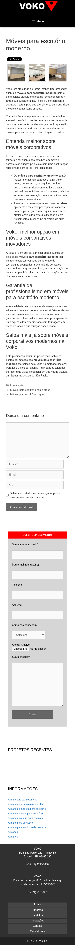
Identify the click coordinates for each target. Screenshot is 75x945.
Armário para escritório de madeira (27, 827)
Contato (37, 925)
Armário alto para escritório (22, 799)
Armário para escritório (20, 822)
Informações (17, 385)
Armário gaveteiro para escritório (26, 818)
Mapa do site (37, 931)
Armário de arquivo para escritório (26, 804)
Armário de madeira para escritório (27, 808)
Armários (13, 832)
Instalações (37, 920)
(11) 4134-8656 (40, 864)
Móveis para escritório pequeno (28, 394)
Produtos (37, 915)
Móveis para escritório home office (30, 389)
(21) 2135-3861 (40, 892)
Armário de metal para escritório (25, 813)
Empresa (37, 909)
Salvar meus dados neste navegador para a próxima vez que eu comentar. (35, 495)
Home (37, 904)
